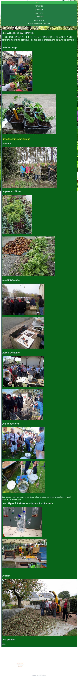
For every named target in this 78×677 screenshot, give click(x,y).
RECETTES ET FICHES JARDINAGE (39, 24)
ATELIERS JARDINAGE (15, 28)
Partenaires (39, 20)
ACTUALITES (39, 6)
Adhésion (39, 17)
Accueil (39, 2)
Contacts (39, 13)
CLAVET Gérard (42, 675)
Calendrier (39, 9)
